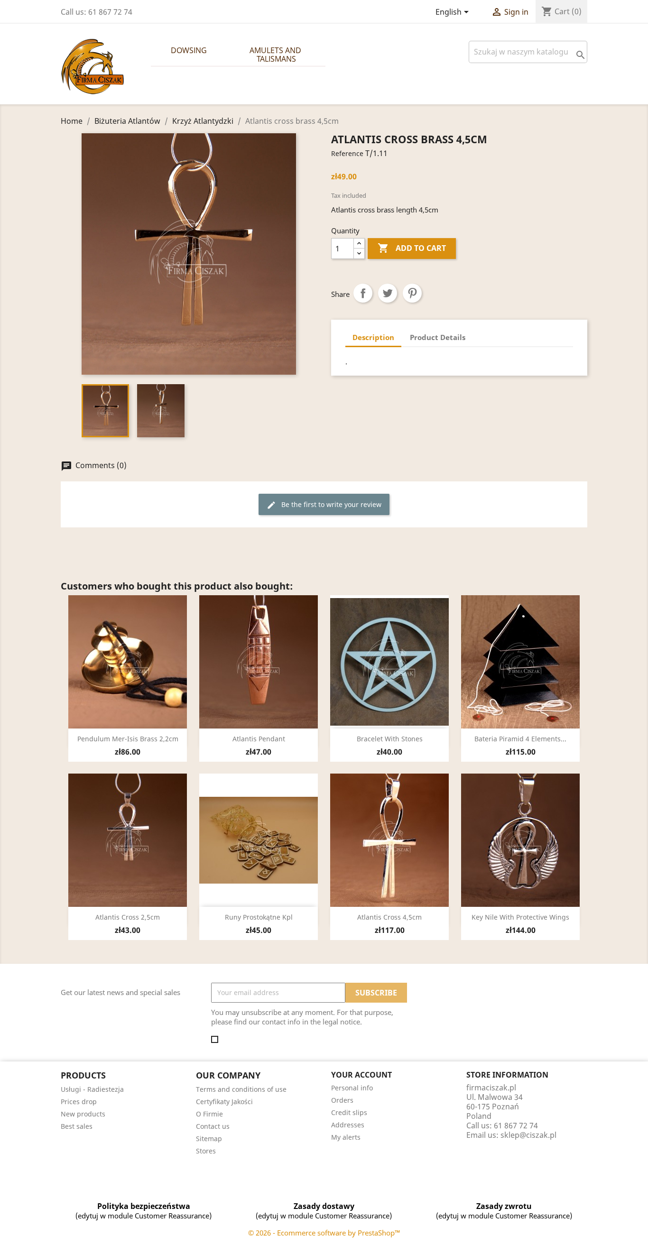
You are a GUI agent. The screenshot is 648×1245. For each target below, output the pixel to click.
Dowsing (189, 50)
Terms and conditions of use (241, 1089)
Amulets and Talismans (276, 54)
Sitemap (209, 1138)
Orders (342, 1100)
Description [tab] (373, 337)
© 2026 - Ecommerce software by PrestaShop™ (324, 1232)
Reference (347, 153)
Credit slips (349, 1112)
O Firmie (209, 1113)
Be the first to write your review (324, 505)
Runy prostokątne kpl (259, 917)
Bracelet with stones (390, 738)
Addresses (347, 1124)
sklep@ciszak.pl (528, 1135)
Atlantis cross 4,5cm (389, 917)
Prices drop (79, 1101)
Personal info (352, 1087)
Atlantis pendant (258, 738)
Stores (206, 1150)
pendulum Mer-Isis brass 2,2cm (127, 738)
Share (362, 293)
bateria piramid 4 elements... (520, 738)
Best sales (77, 1126)
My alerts (346, 1137)
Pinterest (412, 293)
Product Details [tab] (437, 337)
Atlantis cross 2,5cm (127, 917)
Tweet (387, 293)
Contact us (213, 1126)
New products (83, 1113)
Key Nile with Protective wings (520, 917)
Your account (361, 1075)
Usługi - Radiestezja (92, 1089)
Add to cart (412, 248)
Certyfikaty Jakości (224, 1101)
